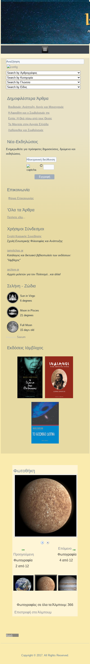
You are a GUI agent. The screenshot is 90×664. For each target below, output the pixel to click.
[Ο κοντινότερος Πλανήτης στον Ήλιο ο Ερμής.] (46, 585)
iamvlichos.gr (15, 250)
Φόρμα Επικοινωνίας (21, 198)
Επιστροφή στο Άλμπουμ (32, 612)
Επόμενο (65, 548)
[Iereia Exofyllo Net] (30, 397)
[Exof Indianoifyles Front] (59, 397)
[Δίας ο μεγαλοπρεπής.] (69, 585)
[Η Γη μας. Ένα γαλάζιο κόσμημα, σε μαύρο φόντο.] (23, 585)
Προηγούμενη (23, 554)
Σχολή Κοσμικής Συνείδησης (24, 236)
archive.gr (13, 269)
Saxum (21, 337)
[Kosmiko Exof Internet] (45, 442)
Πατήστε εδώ (15, 217)
